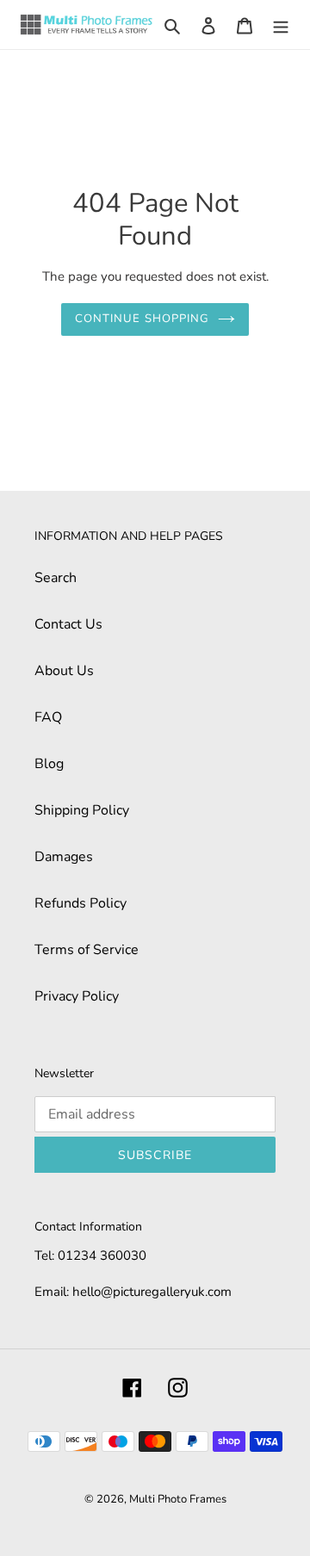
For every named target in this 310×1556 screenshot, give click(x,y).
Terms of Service (86, 949)
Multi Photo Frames (177, 1499)
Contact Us (68, 624)
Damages (63, 856)
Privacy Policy (76, 996)
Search (55, 577)
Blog (49, 763)
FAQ (48, 717)
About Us (64, 670)
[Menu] (281, 25)
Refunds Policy (80, 903)
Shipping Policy (81, 810)
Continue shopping (142, 318)
